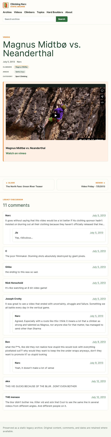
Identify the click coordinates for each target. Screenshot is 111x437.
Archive (7, 12)
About (68, 12)
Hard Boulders (55, 12)
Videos (18, 12)
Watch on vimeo (16, 153)
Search (61, 19)
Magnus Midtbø (21, 67)
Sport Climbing (21, 76)
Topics (40, 12)
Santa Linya (19, 72)
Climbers (29, 12)
